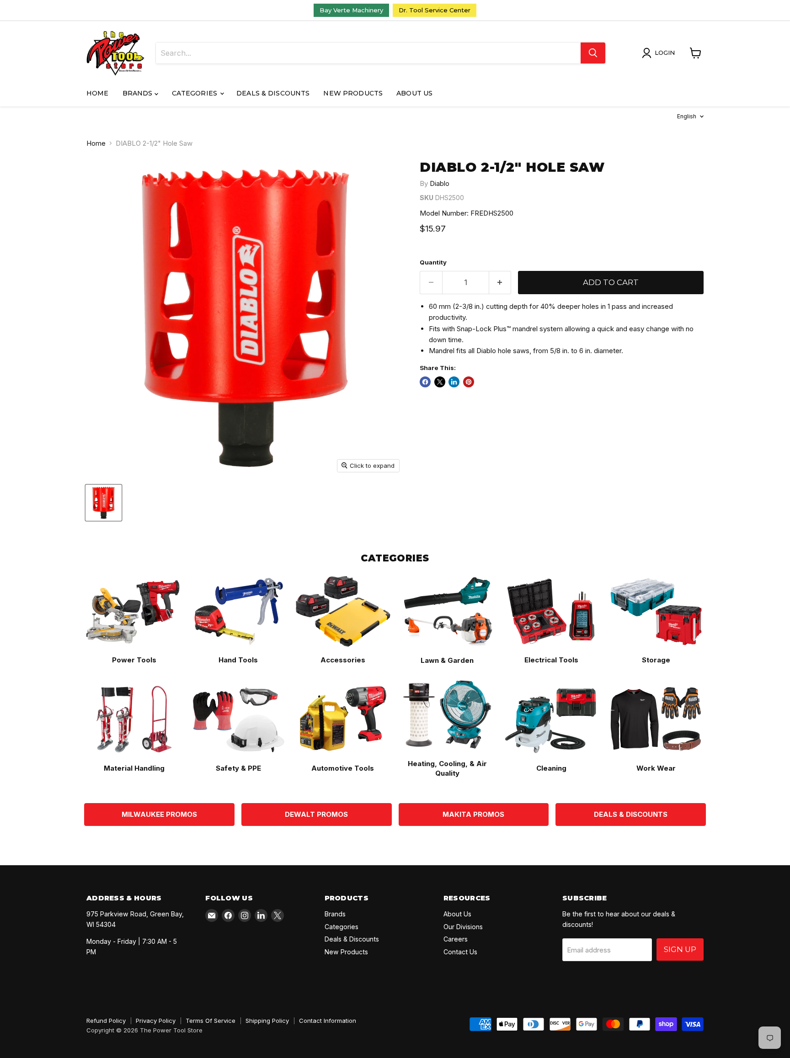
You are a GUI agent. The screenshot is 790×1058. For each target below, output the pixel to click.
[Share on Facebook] (425, 381)
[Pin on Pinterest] (468, 381)
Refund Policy (106, 1020)
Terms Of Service (210, 1020)
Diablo (439, 183)
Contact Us (460, 952)
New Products (353, 93)
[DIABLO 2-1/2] (103, 503)
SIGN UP (680, 949)
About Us (414, 93)
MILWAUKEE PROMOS (159, 814)
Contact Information (327, 1020)
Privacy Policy (156, 1020)
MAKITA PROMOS (473, 814)
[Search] (593, 52)
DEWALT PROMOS (316, 814)
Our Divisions (463, 927)
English (686, 116)
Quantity (433, 262)
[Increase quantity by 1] (500, 282)
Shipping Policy (267, 1020)
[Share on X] (439, 381)
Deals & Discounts (273, 93)
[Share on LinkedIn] (453, 381)
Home (97, 93)
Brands (139, 93)
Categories (195, 93)
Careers (455, 939)
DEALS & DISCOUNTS (630, 814)
